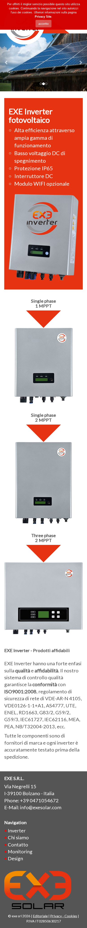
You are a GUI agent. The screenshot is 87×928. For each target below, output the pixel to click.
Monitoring (20, 851)
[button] (6, 62)
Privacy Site (43, 16)
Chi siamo (18, 837)
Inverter (17, 830)
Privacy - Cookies (63, 916)
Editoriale (40, 916)
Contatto (18, 845)
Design (15, 858)
